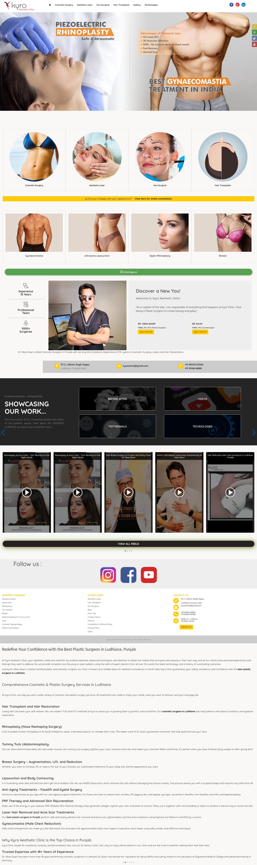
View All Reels (128, 543)
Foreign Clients (94, 617)
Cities (90, 631)
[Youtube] (148, 574)
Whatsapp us (130, 272)
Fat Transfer (7, 610)
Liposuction (7, 602)
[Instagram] (108, 574)
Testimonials (117, 426)
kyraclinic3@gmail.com (191, 605)
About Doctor (146, 332)
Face (4, 620)
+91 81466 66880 (188, 612)
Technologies (151, 4)
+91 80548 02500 (188, 614)
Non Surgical (103, 4)
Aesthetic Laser (84, 4)
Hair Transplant (121, 4)
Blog (90, 610)
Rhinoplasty (7, 606)
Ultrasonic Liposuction (97, 255)
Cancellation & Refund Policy (100, 624)
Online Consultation (10, 628)
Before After (117, 399)
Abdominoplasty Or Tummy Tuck (16, 617)
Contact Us (186, 627)
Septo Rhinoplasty (160, 255)
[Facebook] (128, 574)
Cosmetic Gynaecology (12, 624)
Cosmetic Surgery (64, 4)
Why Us (91, 620)
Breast (223, 255)
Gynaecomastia (34, 255)
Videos (202, 399)
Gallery (137, 4)
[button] (123, 862)
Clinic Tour (92, 613)
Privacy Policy (93, 628)
